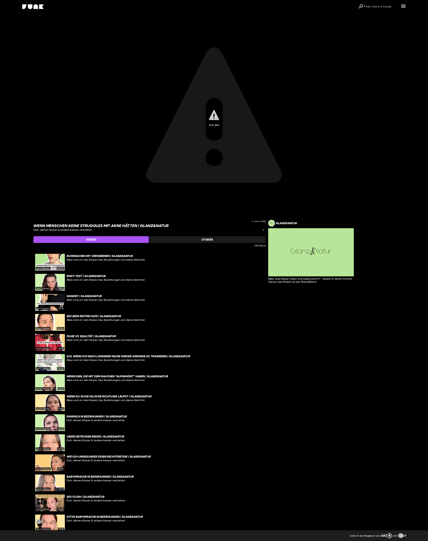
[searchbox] (381, 6)
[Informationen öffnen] (263, 230)
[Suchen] (360, 7)
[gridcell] (149, 262)
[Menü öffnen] (403, 6)
